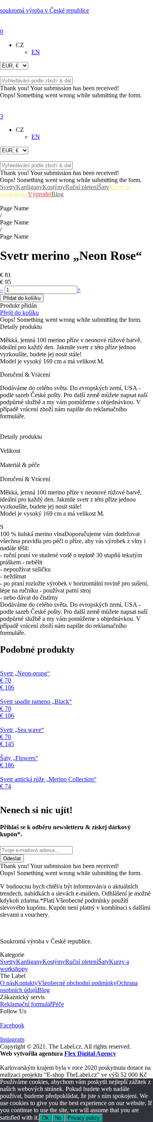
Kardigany (29, 187)
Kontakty (26, 983)
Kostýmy (53, 187)
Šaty (103, 187)
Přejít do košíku (19, 312)
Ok (45, 1118)
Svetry (8, 187)
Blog (57, 194)
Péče (58, 1004)
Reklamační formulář (26, 1004)
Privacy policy (83, 1118)
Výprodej (39, 194)
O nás (7, 983)
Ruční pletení (81, 187)
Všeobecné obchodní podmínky (77, 983)
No (58, 1118)
